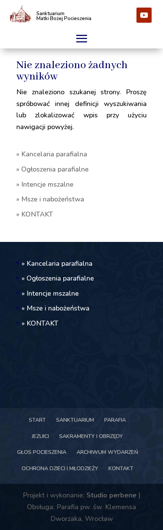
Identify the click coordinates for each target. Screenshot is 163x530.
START (37, 420)
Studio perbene (111, 495)
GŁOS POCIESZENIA (41, 452)
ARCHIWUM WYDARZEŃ (107, 452)
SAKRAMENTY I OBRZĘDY (91, 436)
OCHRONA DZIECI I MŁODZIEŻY (60, 468)
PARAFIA (115, 420)
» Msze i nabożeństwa (50, 199)
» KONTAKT (34, 214)
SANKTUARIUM (75, 420)
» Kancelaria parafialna (51, 154)
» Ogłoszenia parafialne (52, 169)
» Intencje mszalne (45, 184)
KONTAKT (120, 468)
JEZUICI (40, 436)
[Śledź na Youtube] (144, 15)
